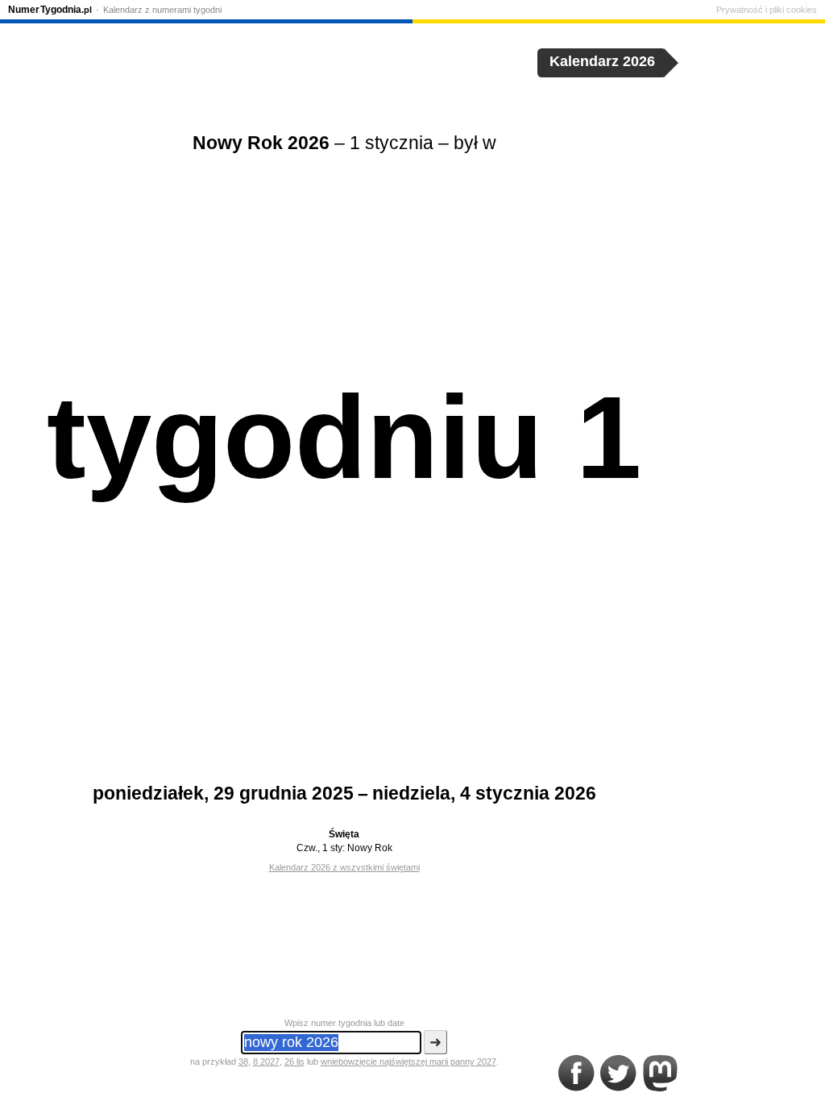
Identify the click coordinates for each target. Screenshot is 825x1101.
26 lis (294, 1061)
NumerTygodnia (50, 9)
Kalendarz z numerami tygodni (162, 10)
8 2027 (266, 1061)
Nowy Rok (369, 848)
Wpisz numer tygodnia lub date (344, 1023)
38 (243, 1061)
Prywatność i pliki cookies (766, 10)
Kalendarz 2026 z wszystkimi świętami (344, 867)
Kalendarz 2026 (602, 61)
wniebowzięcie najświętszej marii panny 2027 (408, 1061)
